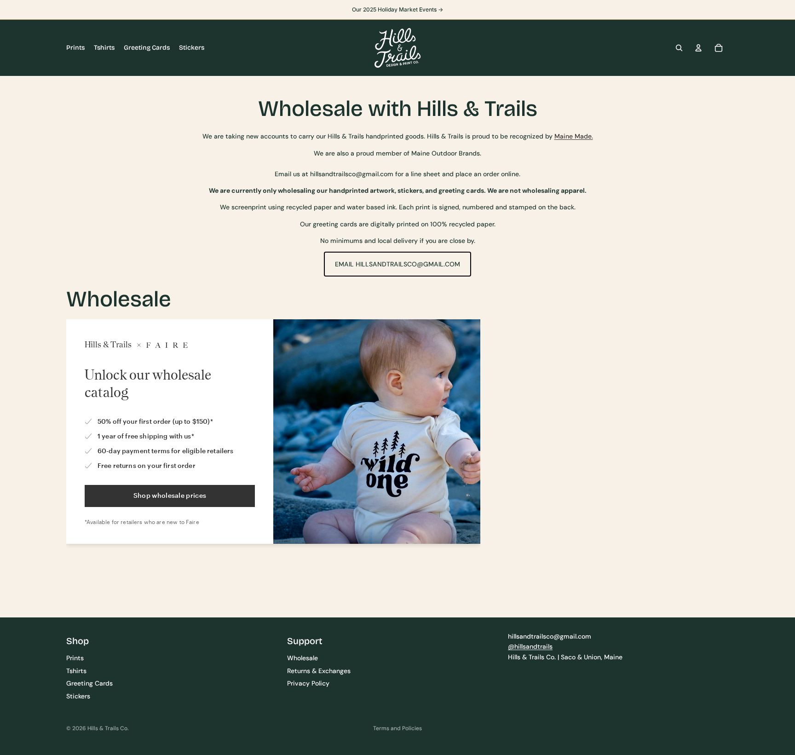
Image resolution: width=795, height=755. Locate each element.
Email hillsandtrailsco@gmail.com (397, 264)
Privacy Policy (308, 683)
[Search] (679, 48)
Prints (75, 658)
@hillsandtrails (530, 646)
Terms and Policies (397, 728)
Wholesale (302, 658)
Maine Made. (573, 136)
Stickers (78, 696)
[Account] (698, 48)
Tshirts (76, 671)
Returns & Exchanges (319, 671)
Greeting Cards (89, 683)
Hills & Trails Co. (108, 728)
